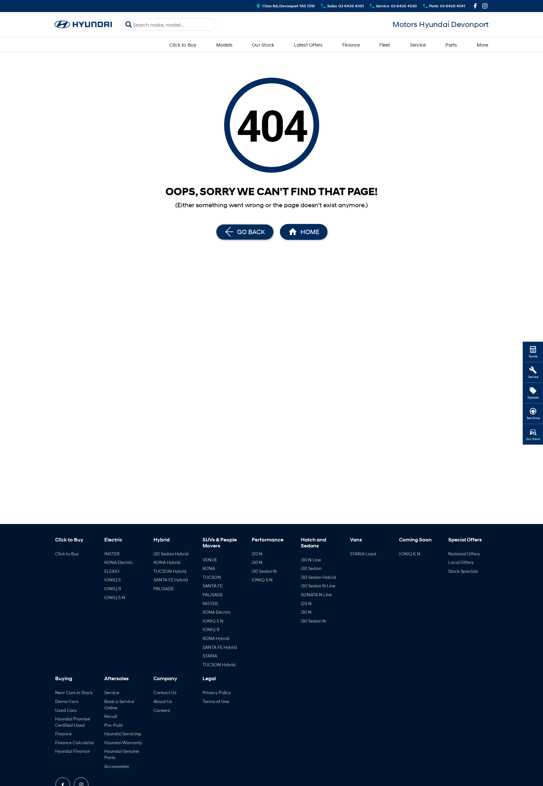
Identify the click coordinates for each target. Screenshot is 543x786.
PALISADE (163, 588)
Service (418, 45)
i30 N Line (311, 559)
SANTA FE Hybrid (170, 579)
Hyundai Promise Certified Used (72, 722)
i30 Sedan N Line (318, 585)
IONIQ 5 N (114, 597)
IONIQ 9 (112, 588)
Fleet (384, 45)
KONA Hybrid (166, 562)
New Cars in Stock (74, 692)
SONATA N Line (316, 594)
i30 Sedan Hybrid (171, 553)
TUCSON (212, 577)
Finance (351, 45)
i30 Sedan (311, 568)
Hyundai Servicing (122, 733)
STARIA (210, 655)
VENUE (210, 559)
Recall (110, 716)
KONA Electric (118, 562)
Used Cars (66, 710)
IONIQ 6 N (409, 553)
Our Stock (263, 45)
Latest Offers (308, 45)
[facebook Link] (475, 6)
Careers (161, 710)
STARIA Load (363, 553)
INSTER (112, 553)
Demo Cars (66, 701)
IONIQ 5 (112, 579)
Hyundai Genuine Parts (121, 754)
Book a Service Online (119, 704)
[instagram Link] (485, 6)
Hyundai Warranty (123, 742)
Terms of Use (216, 701)
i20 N (257, 553)
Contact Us (165, 692)
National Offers (464, 553)
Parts (451, 45)
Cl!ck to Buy (183, 45)
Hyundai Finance (72, 751)
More (482, 45)
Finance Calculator (74, 742)
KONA (209, 568)
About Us (162, 701)
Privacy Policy (217, 692)
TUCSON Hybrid (169, 571)
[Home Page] (83, 25)
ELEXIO (112, 571)
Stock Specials (463, 571)
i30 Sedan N (264, 571)
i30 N (257, 562)
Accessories (116, 766)
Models (224, 45)
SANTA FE (213, 585)
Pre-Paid (113, 725)
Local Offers (461, 562)
